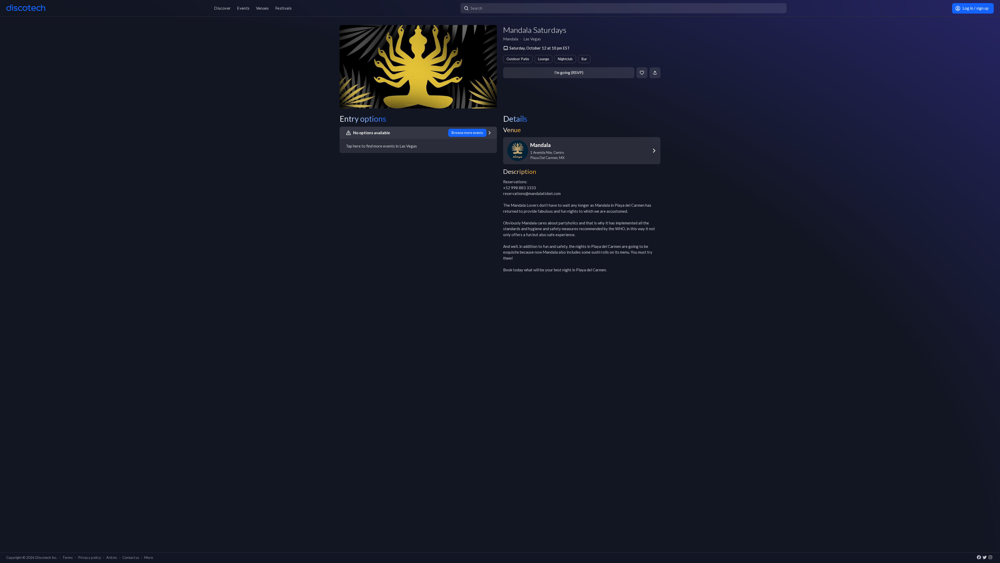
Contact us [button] (130, 557)
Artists (111, 557)
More (148, 557)
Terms (68, 557)
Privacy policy (89, 557)
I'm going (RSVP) (568, 72)
